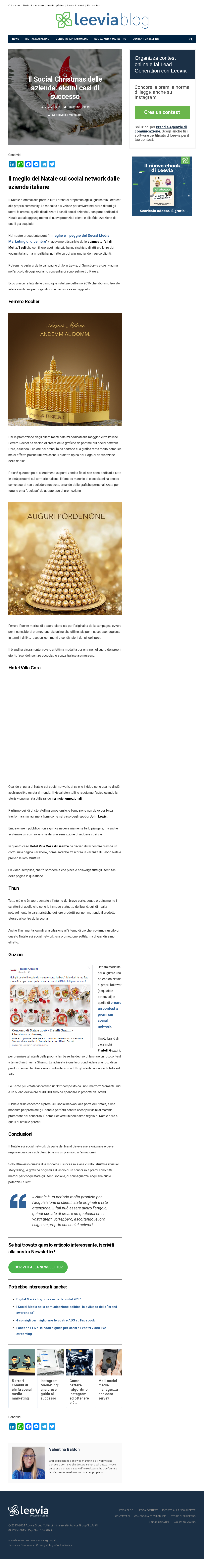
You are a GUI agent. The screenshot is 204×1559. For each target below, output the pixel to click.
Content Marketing (145, 39)
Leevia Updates (55, 5)
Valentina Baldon (79, 106)
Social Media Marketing (110, 39)
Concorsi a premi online (72, 39)
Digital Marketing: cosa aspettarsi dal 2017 (48, 1299)
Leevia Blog (125, 1510)
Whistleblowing (185, 1522)
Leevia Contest (75, 5)
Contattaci (122, 1516)
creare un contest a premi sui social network (109, 1014)
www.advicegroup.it (43, 1540)
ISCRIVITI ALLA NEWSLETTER (38, 1267)
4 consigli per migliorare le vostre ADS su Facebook (55, 1320)
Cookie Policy (63, 1545)
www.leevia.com (18, 1540)
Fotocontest (94, 5)
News (15, 39)
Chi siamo (14, 5)
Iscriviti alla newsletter (179, 1510)
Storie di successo (33, 5)
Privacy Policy (44, 1545)
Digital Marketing (37, 39)
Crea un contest (162, 112)
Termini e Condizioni (21, 1545)
